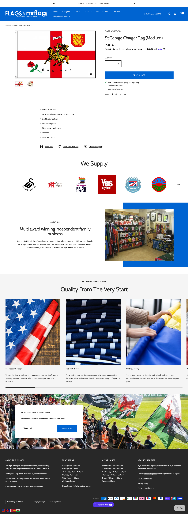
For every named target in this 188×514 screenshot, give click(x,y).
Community (117, 11)
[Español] (14, 510)
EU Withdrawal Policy (146, 488)
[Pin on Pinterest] (116, 94)
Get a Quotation (102, 11)
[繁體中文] (4, 510)
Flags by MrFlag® (113, 31)
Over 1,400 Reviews (70, 146)
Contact (78, 11)
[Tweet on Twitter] (120, 94)
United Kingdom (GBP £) (152, 14)
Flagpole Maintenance (61, 16)
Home (55, 11)
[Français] (11, 510)
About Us (88, 11)
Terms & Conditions (145, 478)
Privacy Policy (143, 483)
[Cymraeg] (18, 510)
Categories (66, 11)
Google (70, 486)
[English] (7, 510)
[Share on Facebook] (112, 94)
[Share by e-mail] (125, 94)
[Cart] (181, 14)
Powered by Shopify (55, 502)
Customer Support (95, 146)
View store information (115, 89)
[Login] (175, 14)
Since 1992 (49, 146)
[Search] (169, 14)
